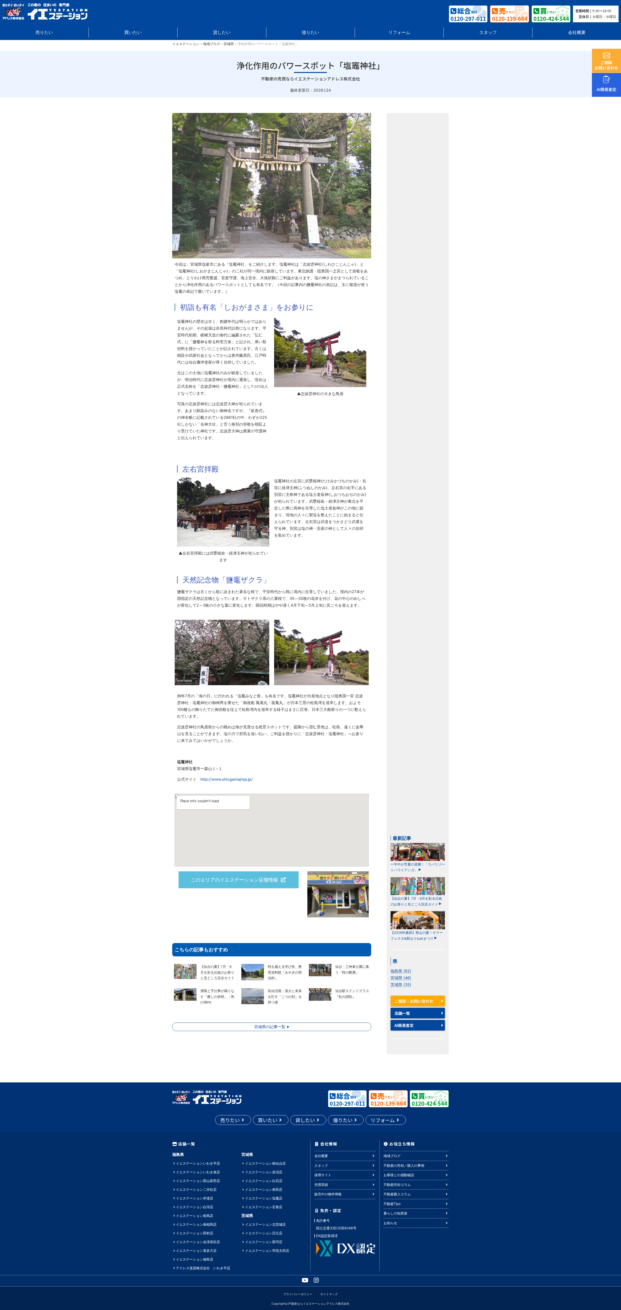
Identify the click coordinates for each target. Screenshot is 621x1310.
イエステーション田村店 (194, 1233)
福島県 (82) (401, 971)
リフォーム (399, 32)
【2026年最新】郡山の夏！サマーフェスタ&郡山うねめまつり (417, 935)
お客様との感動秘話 (399, 1175)
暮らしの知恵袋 (395, 1213)
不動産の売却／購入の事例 (404, 1165)
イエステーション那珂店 (263, 1242)
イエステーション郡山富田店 (198, 1181)
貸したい (221, 32)
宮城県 (229, 44)
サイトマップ (329, 1294)
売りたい (44, 32)
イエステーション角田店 (263, 1189)
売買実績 (321, 1185)
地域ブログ (211, 44)
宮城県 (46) (401, 977)
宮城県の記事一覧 (269, 1026)
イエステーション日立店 (263, 1233)
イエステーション (185, 44)
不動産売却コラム (397, 1185)
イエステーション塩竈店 (263, 1198)
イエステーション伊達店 (194, 1198)
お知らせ (390, 1223)
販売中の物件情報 (328, 1194)
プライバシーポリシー (297, 1294)
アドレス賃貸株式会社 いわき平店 (203, 1268)
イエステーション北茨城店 (265, 1224)
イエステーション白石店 (263, 1181)
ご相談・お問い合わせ (413, 1001)
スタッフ (488, 32)
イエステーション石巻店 (263, 1207)
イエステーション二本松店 (196, 1189)
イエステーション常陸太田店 (267, 1250)
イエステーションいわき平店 (198, 1163)
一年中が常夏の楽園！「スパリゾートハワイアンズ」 (418, 867)
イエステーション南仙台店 (265, 1163)
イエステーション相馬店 (194, 1216)
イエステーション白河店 (194, 1207)
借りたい (310, 32)
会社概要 (577, 32)
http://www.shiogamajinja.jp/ (226, 779)
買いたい (133, 32)
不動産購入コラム (397, 1194)
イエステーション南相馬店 (196, 1224)
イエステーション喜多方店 (196, 1250)
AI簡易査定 (404, 1025)
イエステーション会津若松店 (198, 1242)
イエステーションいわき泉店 (198, 1172)
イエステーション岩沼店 (263, 1172)
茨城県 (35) (401, 984)
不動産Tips (392, 1204)
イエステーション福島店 (194, 1259)
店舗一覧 (402, 1013)
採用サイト (322, 1175)
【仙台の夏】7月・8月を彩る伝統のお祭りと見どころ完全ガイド (416, 901)
